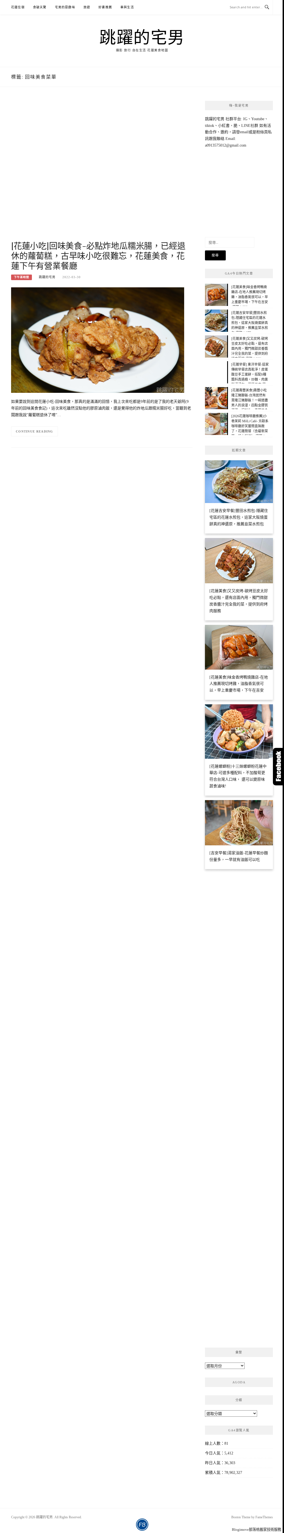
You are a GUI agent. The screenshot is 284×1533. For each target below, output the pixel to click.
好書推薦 (105, 7)
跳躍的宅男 (142, 37)
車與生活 (127, 7)
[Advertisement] (101, 170)
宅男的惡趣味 (65, 7)
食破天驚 (40, 7)
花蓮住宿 (18, 7)
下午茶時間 (21, 277)
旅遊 (86, 7)
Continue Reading (34, 431)
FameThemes (264, 1517)
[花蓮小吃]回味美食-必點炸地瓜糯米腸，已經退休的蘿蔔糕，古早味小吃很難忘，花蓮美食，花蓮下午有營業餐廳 (98, 255)
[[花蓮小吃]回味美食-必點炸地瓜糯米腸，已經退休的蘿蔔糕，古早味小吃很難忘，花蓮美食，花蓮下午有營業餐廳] (97, 340)
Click (278, 766)
